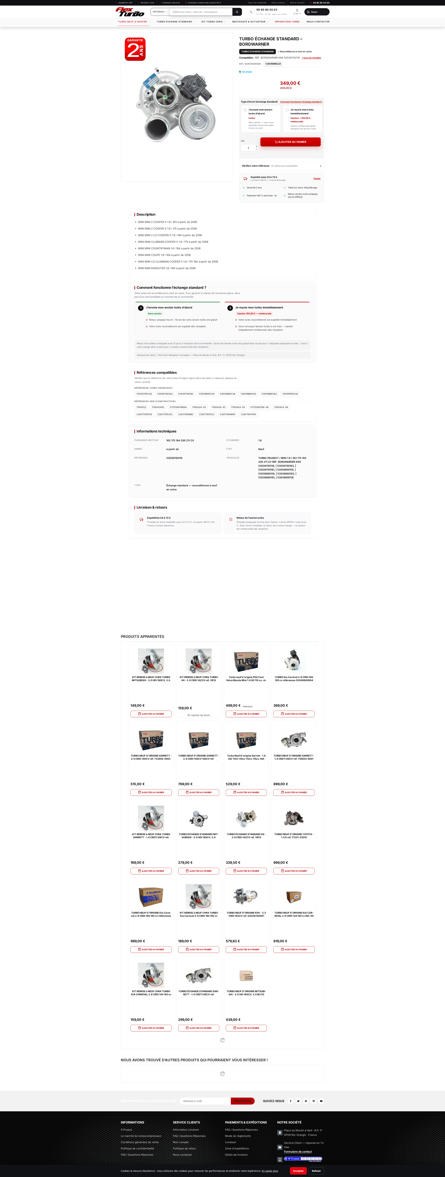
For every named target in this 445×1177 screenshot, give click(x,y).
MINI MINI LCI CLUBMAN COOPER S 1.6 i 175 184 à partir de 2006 (178, 261)
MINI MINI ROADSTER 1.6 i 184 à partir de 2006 (167, 268)
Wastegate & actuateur (249, 21)
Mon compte (181, 1142)
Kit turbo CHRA (212, 21)
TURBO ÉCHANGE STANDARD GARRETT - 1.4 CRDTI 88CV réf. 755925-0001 (199, 993)
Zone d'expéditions (237, 1148)
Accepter (298, 1170)
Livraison (230, 1142)
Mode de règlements (238, 1136)
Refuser (316, 1170)
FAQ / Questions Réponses (137, 1154)
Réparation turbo (287, 21)
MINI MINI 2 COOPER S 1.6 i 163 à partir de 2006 (167, 222)
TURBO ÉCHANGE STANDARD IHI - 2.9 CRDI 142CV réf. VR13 (246, 836)
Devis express (278, 3)
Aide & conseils (297, 3)
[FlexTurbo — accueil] (129, 11)
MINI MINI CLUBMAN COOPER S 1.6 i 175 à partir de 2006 (173, 241)
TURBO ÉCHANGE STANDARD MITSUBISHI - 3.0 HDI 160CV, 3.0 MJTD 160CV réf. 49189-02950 (199, 836)
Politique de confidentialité (137, 1148)
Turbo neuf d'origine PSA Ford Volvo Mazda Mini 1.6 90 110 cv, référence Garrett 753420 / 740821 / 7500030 (246, 679)
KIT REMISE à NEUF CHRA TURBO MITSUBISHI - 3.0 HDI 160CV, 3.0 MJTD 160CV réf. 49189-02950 (151, 679)
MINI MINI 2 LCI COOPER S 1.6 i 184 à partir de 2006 (170, 235)
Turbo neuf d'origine (132, 21)
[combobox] (201, 12)
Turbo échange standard (174, 21)
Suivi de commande (257, 3)
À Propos (126, 1129)
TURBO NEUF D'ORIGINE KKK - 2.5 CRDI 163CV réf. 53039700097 (246, 914)
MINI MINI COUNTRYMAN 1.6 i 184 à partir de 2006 (169, 248)
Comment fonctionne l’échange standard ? (301, 101)
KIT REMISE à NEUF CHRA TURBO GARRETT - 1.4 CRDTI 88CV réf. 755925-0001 (151, 836)
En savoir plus (270, 1170)
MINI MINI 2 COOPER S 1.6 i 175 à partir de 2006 (167, 228)
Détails (317, 178)
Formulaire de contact (298, 1151)
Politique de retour (184, 1148)
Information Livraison (186, 1129)
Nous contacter (318, 21)
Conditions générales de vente (140, 1142)
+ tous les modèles (311, 57)
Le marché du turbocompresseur (141, 1136)
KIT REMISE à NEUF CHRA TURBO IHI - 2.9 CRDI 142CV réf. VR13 (199, 679)
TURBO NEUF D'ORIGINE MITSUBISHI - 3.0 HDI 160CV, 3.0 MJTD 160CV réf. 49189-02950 (246, 993)
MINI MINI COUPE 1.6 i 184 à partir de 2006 (164, 255)
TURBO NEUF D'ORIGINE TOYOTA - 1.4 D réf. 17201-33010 (294, 836)
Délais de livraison (236, 1154)
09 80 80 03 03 (321, 3)
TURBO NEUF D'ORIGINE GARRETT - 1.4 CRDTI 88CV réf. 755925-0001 (294, 757)
